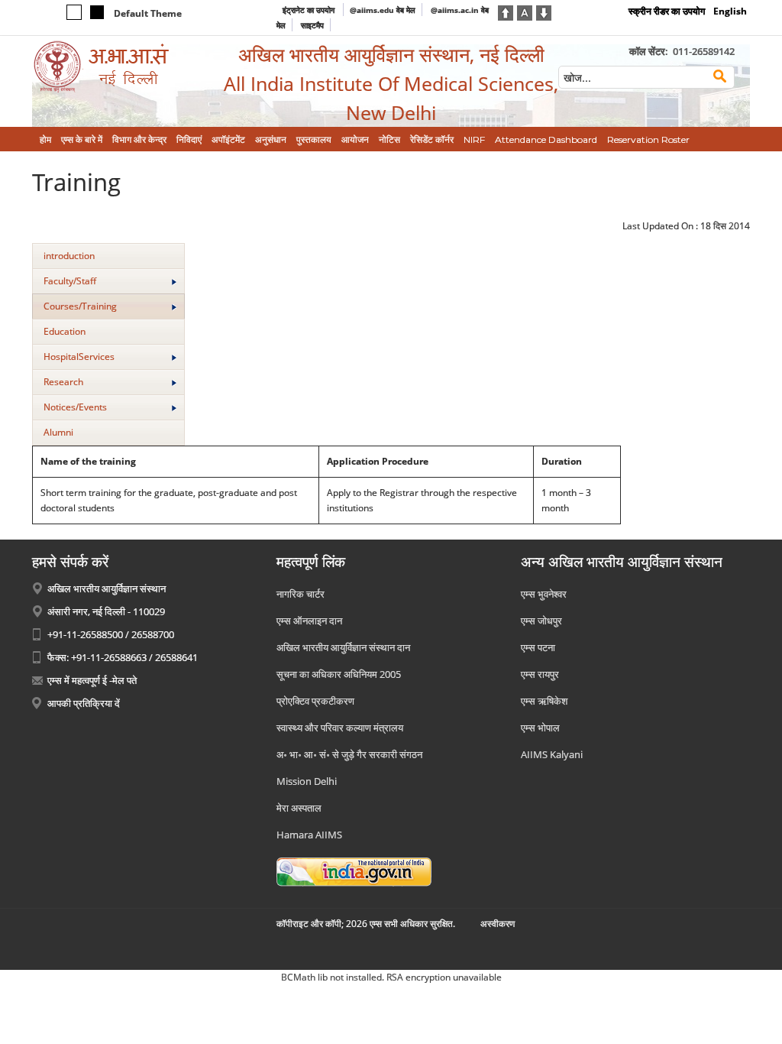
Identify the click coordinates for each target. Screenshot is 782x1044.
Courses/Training (80, 306)
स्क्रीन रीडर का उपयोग (667, 11)
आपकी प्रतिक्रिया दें (83, 703)
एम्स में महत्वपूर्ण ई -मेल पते (92, 680)
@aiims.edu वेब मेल (382, 10)
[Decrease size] (543, 11)
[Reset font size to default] (524, 11)
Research (63, 381)
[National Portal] (353, 871)
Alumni (58, 432)
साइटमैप (312, 25)
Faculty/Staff (70, 280)
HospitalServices (79, 356)
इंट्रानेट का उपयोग (310, 10)
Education (65, 331)
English (730, 11)
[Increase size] (505, 11)
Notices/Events (75, 406)
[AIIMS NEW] (116, 67)
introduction (69, 255)
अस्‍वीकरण (497, 923)
